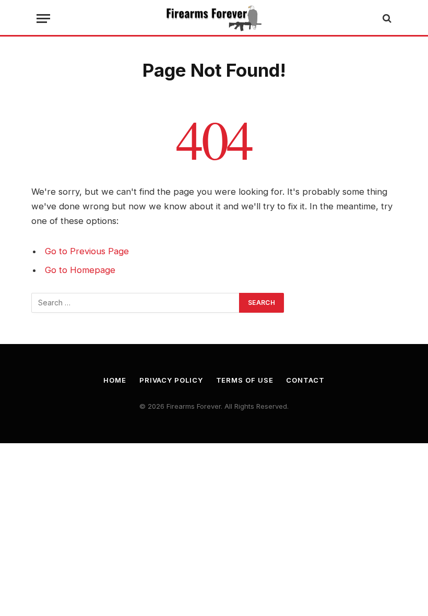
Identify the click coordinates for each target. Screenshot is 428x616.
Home (114, 380)
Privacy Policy (171, 380)
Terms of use (245, 380)
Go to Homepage (80, 270)
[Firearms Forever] (214, 18)
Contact (305, 380)
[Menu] (43, 18)
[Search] (386, 18)
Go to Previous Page (87, 251)
